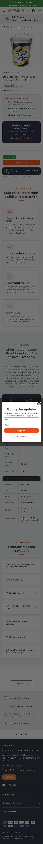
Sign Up (21, 430)
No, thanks (21, 436)
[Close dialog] (39, 403)
